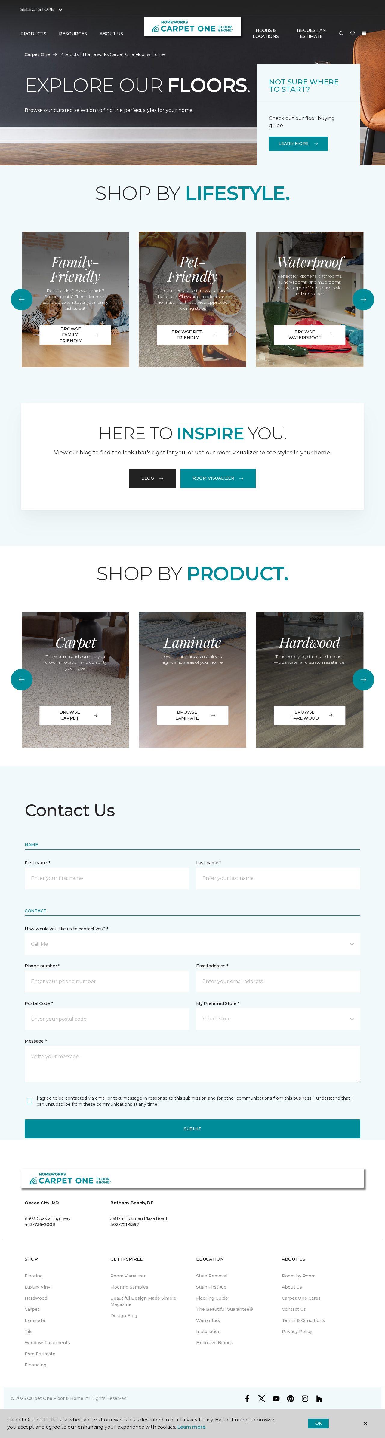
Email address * (212, 966)
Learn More (294, 143)
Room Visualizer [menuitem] (128, 1276)
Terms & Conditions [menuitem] (303, 1320)
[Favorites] (352, 33)
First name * (37, 863)
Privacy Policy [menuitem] (297, 1331)
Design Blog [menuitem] (123, 1315)
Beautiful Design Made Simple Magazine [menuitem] (143, 1301)
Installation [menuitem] (208, 1331)
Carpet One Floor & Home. (55, 1398)
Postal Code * (39, 1003)
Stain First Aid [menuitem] (211, 1287)
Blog (147, 478)
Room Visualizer (213, 478)
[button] (341, 33)
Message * (35, 1041)
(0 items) (364, 33)
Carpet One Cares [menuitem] (301, 1298)
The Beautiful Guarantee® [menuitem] (224, 1309)
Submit (192, 1129)
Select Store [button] (37, 9)
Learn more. (191, 1427)
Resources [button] (73, 33)
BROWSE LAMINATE (187, 715)
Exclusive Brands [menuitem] (214, 1342)
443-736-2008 (40, 1224)
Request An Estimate (311, 33)
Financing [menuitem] (35, 1365)
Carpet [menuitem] (32, 1309)
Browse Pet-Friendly (187, 335)
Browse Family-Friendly (71, 334)
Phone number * (42, 966)
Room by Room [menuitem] (299, 1276)
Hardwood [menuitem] (36, 1298)
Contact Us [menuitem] (294, 1309)
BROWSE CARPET (70, 715)
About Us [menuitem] (292, 1287)
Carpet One (37, 54)
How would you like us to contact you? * (66, 929)
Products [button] (33, 33)
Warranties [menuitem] (208, 1320)
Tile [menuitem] (29, 1331)
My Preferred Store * (217, 1003)
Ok (318, 1423)
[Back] (21, 299)
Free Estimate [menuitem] (40, 1354)
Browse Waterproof (304, 335)
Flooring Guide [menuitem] (212, 1298)
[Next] (363, 299)
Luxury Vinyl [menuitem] (38, 1287)
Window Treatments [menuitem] (47, 1342)
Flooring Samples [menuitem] (129, 1287)
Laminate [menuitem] (35, 1320)
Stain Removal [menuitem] (211, 1276)
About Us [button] (111, 33)
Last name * (208, 863)
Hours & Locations (266, 33)
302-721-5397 (124, 1224)
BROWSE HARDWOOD (304, 715)
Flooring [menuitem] (34, 1276)
